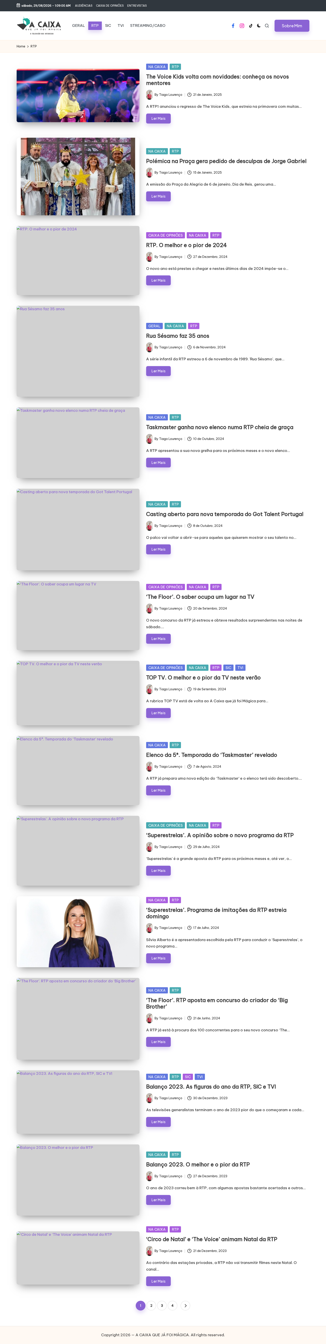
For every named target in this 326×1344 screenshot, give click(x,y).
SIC (228, 667)
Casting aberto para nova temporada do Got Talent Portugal (224, 514)
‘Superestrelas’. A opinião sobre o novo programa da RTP (220, 835)
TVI (240, 667)
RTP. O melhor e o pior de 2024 (186, 245)
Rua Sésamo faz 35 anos (177, 335)
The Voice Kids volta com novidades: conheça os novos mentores (217, 79)
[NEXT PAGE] (185, 1306)
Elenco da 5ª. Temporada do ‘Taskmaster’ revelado (211, 754)
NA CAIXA (157, 67)
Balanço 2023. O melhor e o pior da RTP (198, 1164)
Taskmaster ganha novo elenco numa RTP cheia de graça (219, 427)
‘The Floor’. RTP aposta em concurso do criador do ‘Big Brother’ (217, 1003)
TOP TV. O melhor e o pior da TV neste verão (203, 677)
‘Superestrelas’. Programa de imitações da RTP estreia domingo (216, 913)
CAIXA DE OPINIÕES (165, 235)
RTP (175, 67)
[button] (292, 26)
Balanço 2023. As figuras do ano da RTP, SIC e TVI (211, 1086)
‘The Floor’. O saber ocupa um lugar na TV (200, 596)
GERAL (154, 326)
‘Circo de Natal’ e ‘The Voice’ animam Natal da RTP (211, 1239)
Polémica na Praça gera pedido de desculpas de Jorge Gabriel (226, 161)
